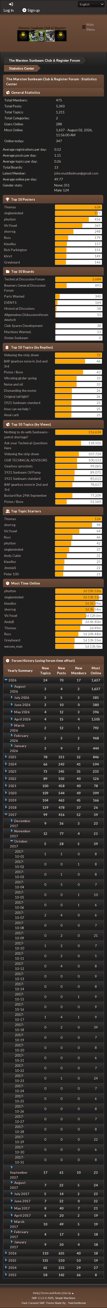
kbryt (8, 256)
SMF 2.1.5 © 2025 (43, 1298)
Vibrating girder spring (20, 378)
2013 (12, 1275)
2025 (12, 757)
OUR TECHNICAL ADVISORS (25, 460)
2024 (12, 764)
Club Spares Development (23, 326)
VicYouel (10, 225)
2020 (12, 793)
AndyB (9, 622)
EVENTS (10, 303)
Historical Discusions (19, 309)
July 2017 (21, 1194)
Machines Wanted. (17, 332)
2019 (12, 800)
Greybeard (12, 262)
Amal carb (11, 415)
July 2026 (21, 698)
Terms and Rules (51, 1293)
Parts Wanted (14, 296)
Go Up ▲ (69, 1293)
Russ (7, 238)
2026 (12, 680)
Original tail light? (16, 397)
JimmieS (10, 568)
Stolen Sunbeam (16, 338)
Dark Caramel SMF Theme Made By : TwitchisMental (54, 1303)
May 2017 (22, 1208)
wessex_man (13, 646)
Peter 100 (11, 574)
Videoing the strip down (21, 355)
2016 (12, 1253)
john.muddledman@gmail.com (76, 173)
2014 (12, 1268)
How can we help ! (17, 409)
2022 (12, 779)
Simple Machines (65, 1298)
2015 (12, 1261)
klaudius (10, 244)
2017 (12, 815)
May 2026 (22, 712)
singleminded (13, 213)
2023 (12, 771)
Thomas (10, 207)
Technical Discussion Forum (24, 279)
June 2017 (22, 1201)
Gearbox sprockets (18, 466)
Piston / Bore (13, 372)
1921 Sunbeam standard (22, 403)
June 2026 (22, 705)
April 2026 (22, 719)
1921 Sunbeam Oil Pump (22, 472)
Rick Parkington (15, 250)
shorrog (9, 231)
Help (36, 1293)
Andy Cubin (12, 556)
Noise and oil (13, 384)
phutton (10, 219)
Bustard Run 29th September (25, 495)
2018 (12, 808)
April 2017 (22, 1216)
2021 (12, 786)
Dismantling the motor (20, 391)
